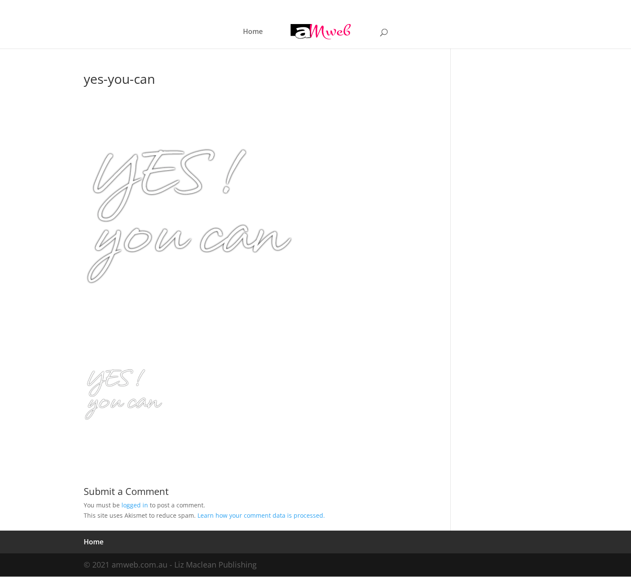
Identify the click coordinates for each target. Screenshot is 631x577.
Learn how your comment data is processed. (261, 515)
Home (253, 32)
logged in (134, 505)
